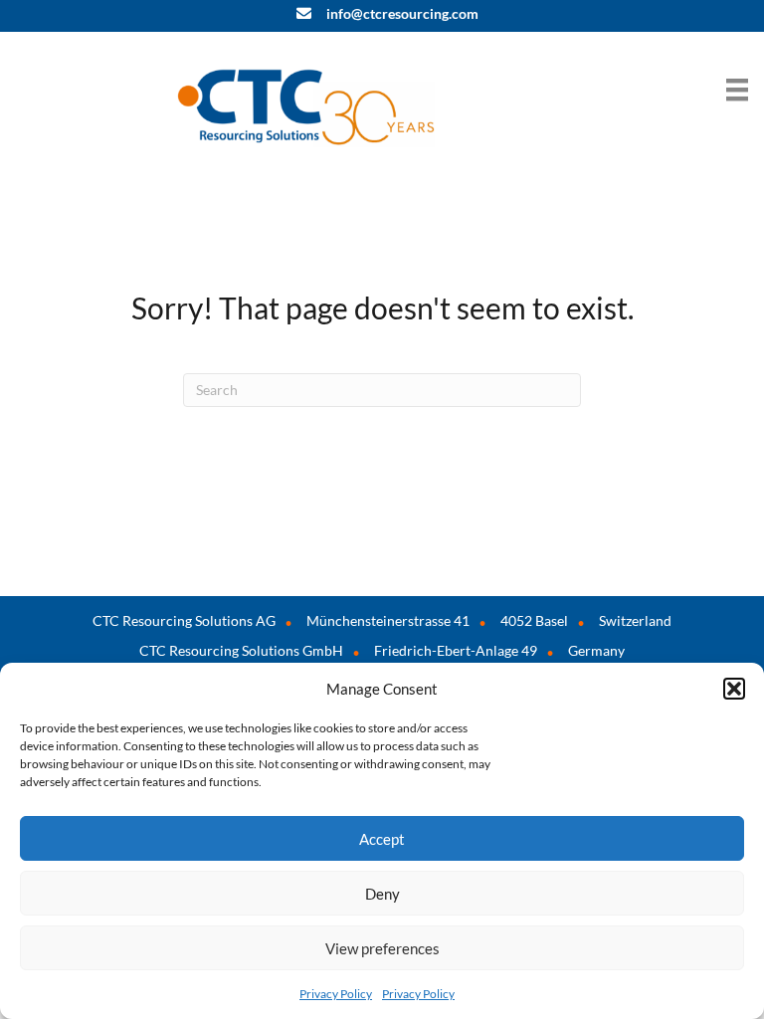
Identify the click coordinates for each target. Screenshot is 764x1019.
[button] (734, 689)
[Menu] (737, 89)
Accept (382, 839)
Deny (382, 894)
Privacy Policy (335, 993)
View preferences (382, 948)
